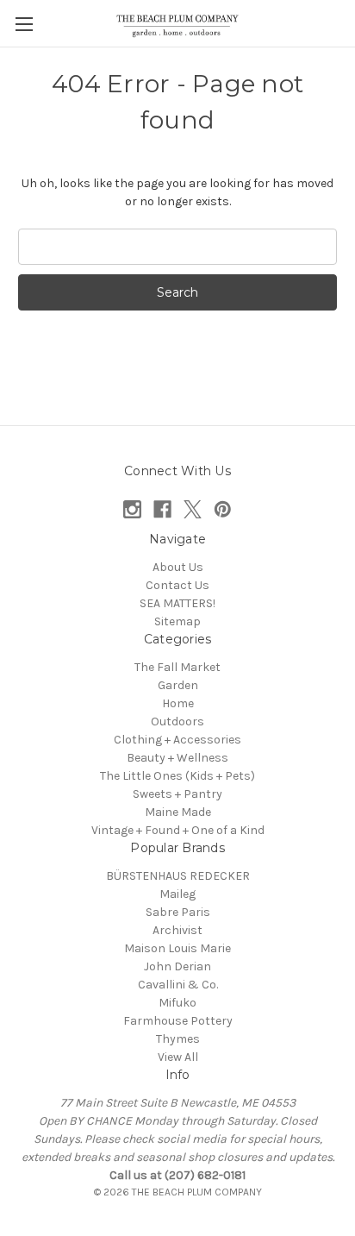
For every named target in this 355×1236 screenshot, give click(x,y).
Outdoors (177, 721)
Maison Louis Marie (177, 948)
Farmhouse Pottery (178, 1020)
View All (178, 1057)
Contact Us (177, 585)
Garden (178, 685)
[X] (193, 509)
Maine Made (178, 812)
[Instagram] (132, 509)
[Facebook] (162, 509)
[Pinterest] (223, 509)
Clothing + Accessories (177, 739)
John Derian (177, 966)
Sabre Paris (178, 912)
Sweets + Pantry (177, 794)
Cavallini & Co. (178, 984)
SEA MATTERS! (177, 603)
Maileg (177, 894)
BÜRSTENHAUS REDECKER (178, 876)
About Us (178, 567)
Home (178, 703)
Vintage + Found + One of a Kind (178, 830)
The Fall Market (177, 667)
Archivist (177, 930)
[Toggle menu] (23, 23)
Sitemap (177, 621)
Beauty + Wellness (177, 757)
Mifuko (177, 1002)
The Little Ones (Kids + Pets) (177, 776)
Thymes (178, 1039)
